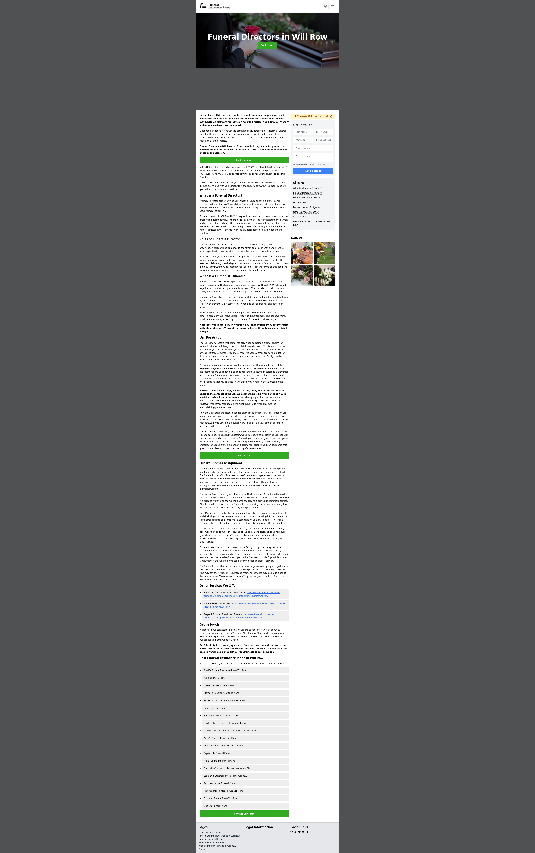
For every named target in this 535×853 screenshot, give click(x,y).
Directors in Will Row (209, 832)
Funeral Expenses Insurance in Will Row (219, 835)
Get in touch (267, 45)
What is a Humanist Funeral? (308, 197)
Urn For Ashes (300, 202)
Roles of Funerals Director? (307, 192)
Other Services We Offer (306, 211)
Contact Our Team (244, 813)
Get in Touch (299, 216)
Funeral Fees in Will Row (211, 839)
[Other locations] (326, 6)
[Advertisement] (279, 89)
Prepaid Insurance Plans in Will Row (217, 845)
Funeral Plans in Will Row (211, 842)
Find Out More (244, 160)
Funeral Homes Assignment (307, 207)
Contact (202, 849)
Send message (313, 170)
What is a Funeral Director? (307, 188)
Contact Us (244, 455)
